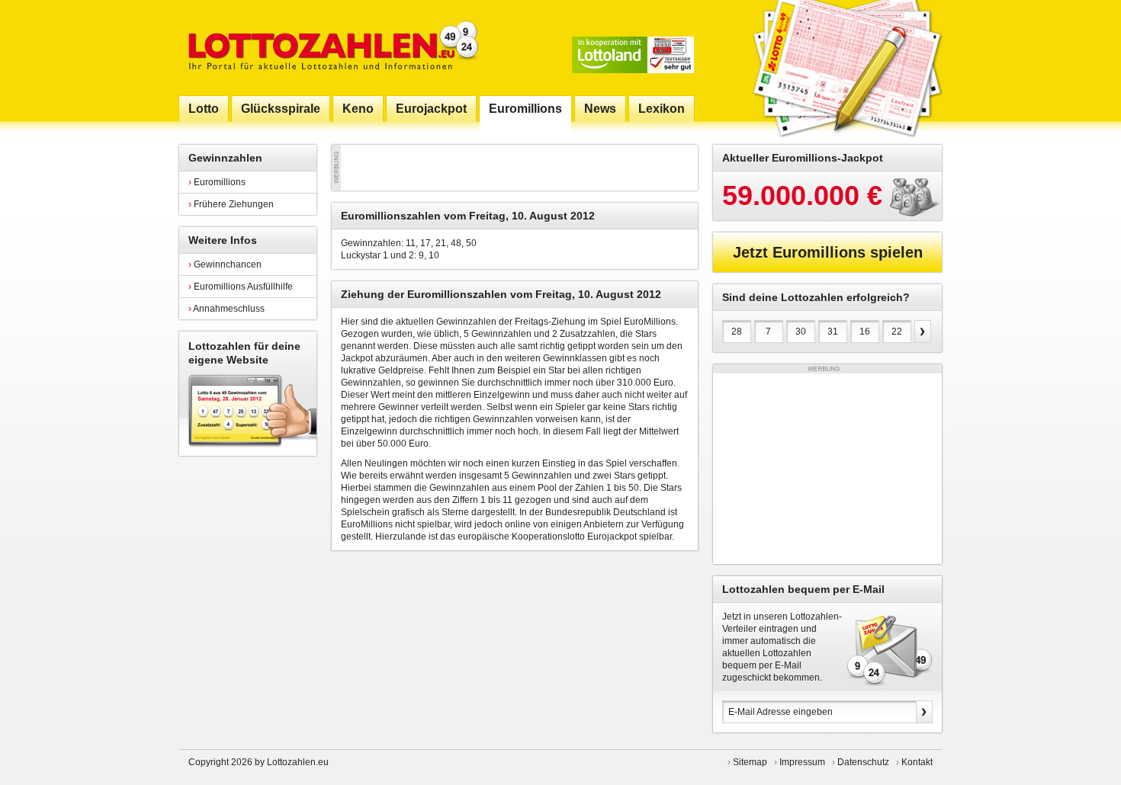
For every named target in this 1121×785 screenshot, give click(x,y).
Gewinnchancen (225, 264)
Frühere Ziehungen (231, 204)
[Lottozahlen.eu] (330, 47)
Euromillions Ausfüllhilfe (240, 286)
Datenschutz (863, 762)
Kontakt (917, 762)
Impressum (802, 762)
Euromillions (217, 182)
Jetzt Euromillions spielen (828, 252)
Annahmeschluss (226, 308)
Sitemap (750, 762)
